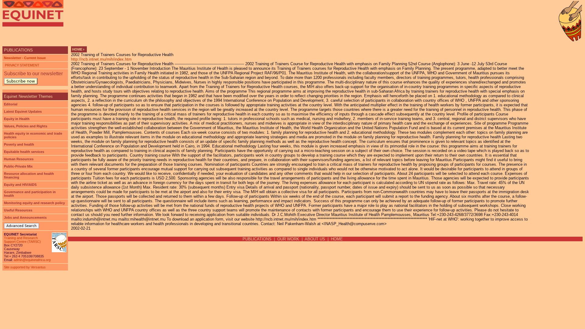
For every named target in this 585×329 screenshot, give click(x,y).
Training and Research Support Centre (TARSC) (22, 239)
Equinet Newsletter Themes (28, 96)
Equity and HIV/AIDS (20, 184)
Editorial (10, 104)
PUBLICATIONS (257, 239)
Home (77, 49)
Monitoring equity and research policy (34, 203)
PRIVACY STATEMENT (21, 65)
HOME (337, 239)
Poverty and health (19, 144)
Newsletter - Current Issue (25, 58)
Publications (18, 50)
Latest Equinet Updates (23, 111)
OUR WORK (288, 239)
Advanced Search (21, 226)
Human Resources (19, 159)
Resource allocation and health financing (29, 175)
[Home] (32, 13)
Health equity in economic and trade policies (33, 135)
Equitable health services (24, 152)
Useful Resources (18, 210)
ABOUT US (315, 239)
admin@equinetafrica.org (32, 260)
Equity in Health (17, 119)
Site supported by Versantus (25, 267)
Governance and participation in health (30, 193)
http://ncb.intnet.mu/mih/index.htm (101, 59)
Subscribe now (20, 81)
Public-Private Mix (18, 166)
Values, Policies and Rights (25, 126)
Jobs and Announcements (25, 217)
